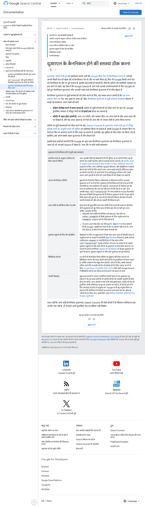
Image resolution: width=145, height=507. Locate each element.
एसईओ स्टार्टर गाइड (83, 435)
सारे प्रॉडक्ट (45, 489)
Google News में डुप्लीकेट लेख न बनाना (99, 268)
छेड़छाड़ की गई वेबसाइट (108, 249)
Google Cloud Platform (51, 480)
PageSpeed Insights (119, 442)
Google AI (45, 485)
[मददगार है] (129, 28)
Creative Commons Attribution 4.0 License (102, 337)
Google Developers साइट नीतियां (102, 339)
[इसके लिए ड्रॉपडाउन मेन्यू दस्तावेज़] (60, 3)
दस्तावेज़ (53, 3)
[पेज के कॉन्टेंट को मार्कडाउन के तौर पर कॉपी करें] (51, 69)
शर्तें (42, 501)
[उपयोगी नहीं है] (134, 28)
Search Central (30, 3)
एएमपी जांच (115, 446)
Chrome (45, 471)
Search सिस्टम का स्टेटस (85, 439)
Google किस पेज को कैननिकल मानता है (108, 76)
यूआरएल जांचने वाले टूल (57, 76)
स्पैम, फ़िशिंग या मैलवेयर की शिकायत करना (55, 443)
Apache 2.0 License (49, 339)
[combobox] (95, 3)
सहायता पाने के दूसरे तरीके (51, 448)
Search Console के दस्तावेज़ (87, 444)
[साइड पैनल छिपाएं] (34, 502)
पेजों (113, 224)
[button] (18, 27)
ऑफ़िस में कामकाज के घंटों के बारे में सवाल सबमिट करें (54, 436)
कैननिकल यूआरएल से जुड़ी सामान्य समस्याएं (106, 99)
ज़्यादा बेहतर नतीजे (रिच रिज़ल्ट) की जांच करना (125, 436)
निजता (49, 501)
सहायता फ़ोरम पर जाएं (49, 430)
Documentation (13, 12)
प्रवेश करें (138, 3)
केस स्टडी (79, 448)
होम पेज (50, 28)
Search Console (130, 12)
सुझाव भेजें (128, 36)
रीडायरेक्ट (111, 237)
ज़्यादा (68, 3)
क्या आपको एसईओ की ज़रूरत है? (88, 430)
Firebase (45, 476)
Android (45, 467)
